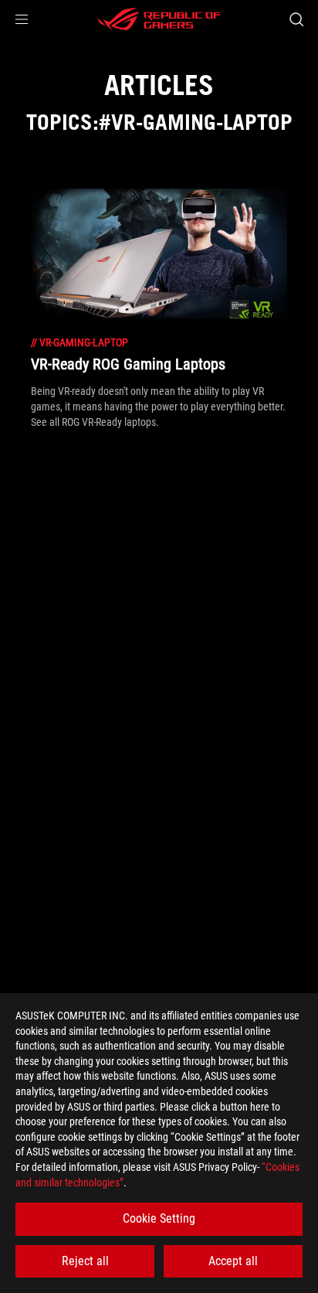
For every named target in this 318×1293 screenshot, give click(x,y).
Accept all (233, 1261)
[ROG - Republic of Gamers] (159, 19)
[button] (21, 19)
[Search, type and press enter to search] (296, 19)
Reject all (85, 1261)
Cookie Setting (159, 1218)
